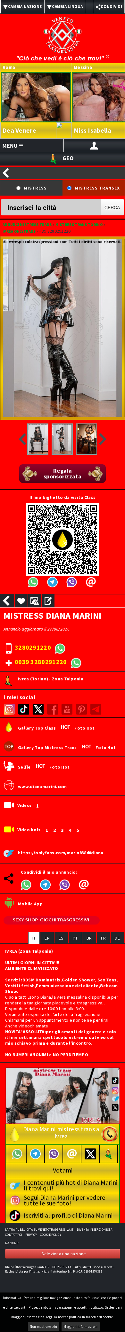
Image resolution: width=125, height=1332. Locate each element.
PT (75, 938)
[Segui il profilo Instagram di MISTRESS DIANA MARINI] (9, 709)
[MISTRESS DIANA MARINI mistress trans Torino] (37, 439)
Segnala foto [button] (34, 600)
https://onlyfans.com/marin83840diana (61, 853)
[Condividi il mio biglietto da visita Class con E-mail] (90, 581)
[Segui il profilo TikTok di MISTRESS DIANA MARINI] (23, 709)
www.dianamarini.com (42, 786)
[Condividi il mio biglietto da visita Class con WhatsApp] (32, 581)
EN (47, 938)
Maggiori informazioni (80, 1326)
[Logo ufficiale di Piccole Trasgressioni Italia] (62, 31)
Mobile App (30, 904)
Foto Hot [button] (59, 767)
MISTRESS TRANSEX (97, 188)
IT (34, 938)
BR (89, 938)
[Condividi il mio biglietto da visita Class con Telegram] (52, 581)
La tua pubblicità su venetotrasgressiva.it (39, 1229)
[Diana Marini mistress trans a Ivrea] (62, 1095)
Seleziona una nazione (63, 1254)
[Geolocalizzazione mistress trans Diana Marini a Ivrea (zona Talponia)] (108, 1154)
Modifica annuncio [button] (48, 600)
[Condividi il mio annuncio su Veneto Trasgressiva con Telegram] (45, 884)
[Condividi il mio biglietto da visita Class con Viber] (71, 581)
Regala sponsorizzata (62, 473)
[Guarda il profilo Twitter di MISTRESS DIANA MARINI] (38, 709)
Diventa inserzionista (94, 1229)
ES (61, 938)
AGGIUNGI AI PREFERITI (21, 600)
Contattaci (13, 1235)
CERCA (112, 207)
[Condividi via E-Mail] (83, 884)
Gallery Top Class (39, 728)
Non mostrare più (43, 1326)
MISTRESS (35, 188)
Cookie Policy (50, 1235)
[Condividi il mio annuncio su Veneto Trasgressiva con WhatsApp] (25, 884)
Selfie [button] (26, 767)
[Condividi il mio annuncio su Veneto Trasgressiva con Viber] (64, 884)
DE (117, 938)
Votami (63, 1170)
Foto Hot (84, 728)
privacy (31, 1235)
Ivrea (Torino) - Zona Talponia (50, 679)
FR (103, 938)
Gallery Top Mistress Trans (49, 747)
